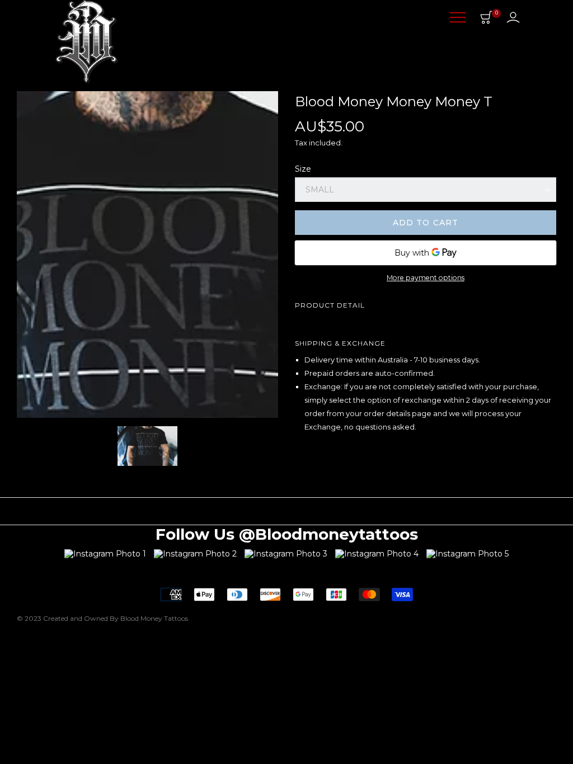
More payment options (425, 278)
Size (303, 169)
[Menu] (457, 17)
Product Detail (330, 305)
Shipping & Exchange (340, 343)
